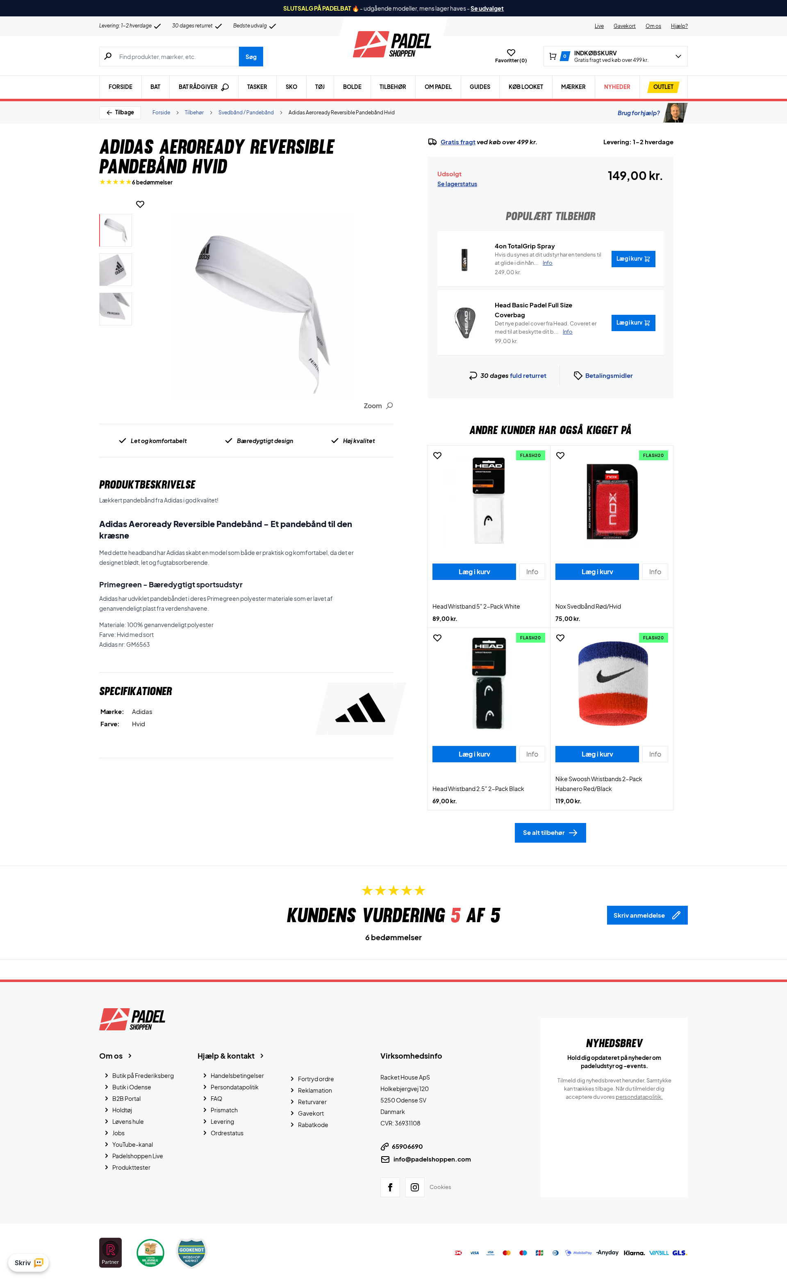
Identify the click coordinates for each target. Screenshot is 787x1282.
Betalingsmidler (609, 375)
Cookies (440, 1187)
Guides (480, 87)
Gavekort (625, 26)
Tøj (320, 87)
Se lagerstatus (457, 183)
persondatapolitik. (639, 1096)
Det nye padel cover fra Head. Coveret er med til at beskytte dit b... (545, 327)
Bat (155, 87)
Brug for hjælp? (639, 112)
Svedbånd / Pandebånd (246, 112)
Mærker (573, 87)
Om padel (438, 87)
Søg (251, 56)
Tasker (257, 87)
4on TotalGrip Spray (525, 246)
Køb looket (526, 87)
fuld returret (528, 375)
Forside (120, 87)
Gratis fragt (458, 142)
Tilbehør (393, 87)
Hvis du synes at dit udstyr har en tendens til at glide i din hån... (548, 258)
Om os (653, 26)
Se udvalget (487, 8)
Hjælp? (679, 26)
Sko (291, 87)
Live (599, 26)
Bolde (352, 87)
